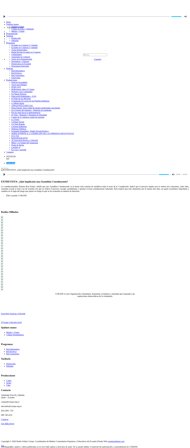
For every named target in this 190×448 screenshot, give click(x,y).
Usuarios (97, 59)
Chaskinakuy (16, 54)
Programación (12, 34)
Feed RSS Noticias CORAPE (13, 314)
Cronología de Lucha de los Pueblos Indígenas (30, 101)
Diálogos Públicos (18, 129)
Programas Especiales (20, 66)
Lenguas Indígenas (19, 126)
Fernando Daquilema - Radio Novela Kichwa (30, 131)
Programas (10, 43)
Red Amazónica (17, 75)
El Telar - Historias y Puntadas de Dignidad (29, 115)
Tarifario (9, 36)
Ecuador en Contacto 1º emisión (24, 45)
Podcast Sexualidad (19, 82)
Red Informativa (18, 71)
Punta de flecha (17, 145)
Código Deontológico (15, 335)
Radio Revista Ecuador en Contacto (26, 52)
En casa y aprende (18, 150)
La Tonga (15, 119)
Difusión (14, 40)
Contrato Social (17, 122)
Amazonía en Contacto (20, 57)
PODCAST (16, 87)
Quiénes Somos (17, 27)
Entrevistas (15, 78)
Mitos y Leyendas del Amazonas (24, 143)
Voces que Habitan (19, 85)
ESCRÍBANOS (7, 424)
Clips (8, 385)
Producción (16, 38)
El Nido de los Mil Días (21, 99)
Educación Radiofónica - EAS (23, 96)
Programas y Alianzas (20, 61)
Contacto (10, 152)
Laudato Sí (15, 147)
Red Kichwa (16, 73)
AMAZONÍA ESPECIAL (22, 106)
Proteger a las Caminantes (21, 92)
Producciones (11, 80)
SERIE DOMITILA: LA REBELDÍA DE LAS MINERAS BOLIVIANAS (42, 133)
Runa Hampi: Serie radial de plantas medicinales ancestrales (35, 108)
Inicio (8, 22)
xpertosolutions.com (116, 441)
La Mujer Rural (17, 103)
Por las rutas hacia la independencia (25, 112)
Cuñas (8, 380)
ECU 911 (15, 136)
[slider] (88, 16)
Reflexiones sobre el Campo (22, 89)
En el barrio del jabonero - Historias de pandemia (31, 110)
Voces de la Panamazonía (21, 59)
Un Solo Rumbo (18, 124)
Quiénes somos (12, 24)
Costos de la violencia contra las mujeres (27, 117)
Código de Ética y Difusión (22, 29)
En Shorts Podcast (18, 94)
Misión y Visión (17, 31)
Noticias (9, 68)
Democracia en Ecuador (21, 64)
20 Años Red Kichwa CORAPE (24, 140)
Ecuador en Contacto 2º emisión (24, 47)
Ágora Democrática (19, 50)
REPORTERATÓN (19, 138)
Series (8, 383)
